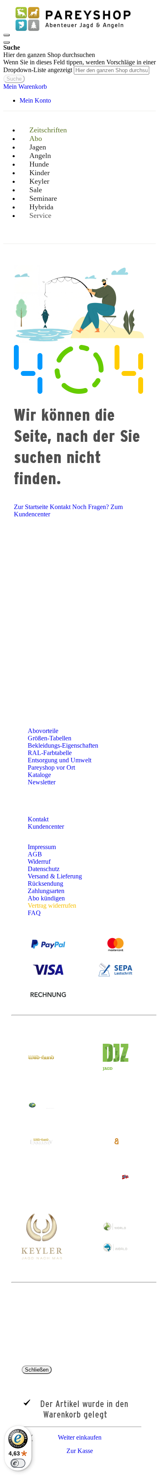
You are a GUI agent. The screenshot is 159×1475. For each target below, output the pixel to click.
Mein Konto (35, 100)
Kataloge (39, 774)
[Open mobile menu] (6, 35)
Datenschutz (44, 868)
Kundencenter (47, 826)
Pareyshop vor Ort (51, 767)
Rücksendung (45, 883)
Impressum (42, 846)
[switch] (18, 1463)
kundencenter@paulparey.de (65, 607)
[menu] (79, 181)
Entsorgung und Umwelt (59, 760)
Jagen (132, 559)
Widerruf (39, 861)
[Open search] (6, 42)
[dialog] (79, 1412)
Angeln (83, 567)
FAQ (34, 912)
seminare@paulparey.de (38, 649)
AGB (35, 854)
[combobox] (111, 70)
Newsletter (41, 782)
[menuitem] (44, 215)
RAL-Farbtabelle (50, 752)
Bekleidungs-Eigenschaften (63, 745)
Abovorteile (43, 730)
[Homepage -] (72, 32)
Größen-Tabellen (49, 738)
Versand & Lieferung (55, 876)
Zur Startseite (31, 506)
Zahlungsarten (46, 890)
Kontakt (60, 506)
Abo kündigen (46, 898)
